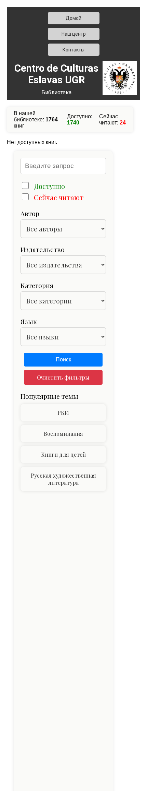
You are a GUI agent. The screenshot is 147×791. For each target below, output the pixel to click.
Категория (37, 285)
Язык (29, 321)
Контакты (73, 49)
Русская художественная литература (63, 479)
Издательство (43, 249)
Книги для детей (63, 454)
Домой (73, 18)
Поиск (63, 359)
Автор (30, 213)
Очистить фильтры (63, 377)
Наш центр (74, 34)
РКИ (63, 412)
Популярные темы (49, 396)
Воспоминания (63, 433)
